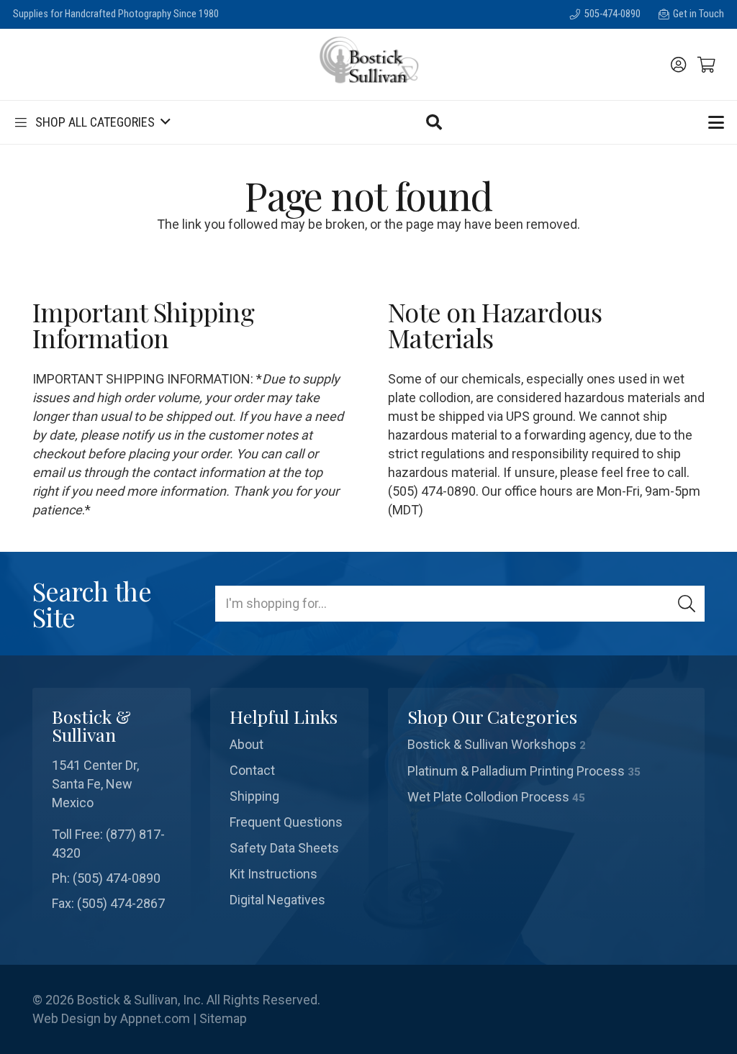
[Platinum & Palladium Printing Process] (546, 771)
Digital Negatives (277, 899)
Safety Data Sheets (284, 847)
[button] (91, 122)
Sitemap (223, 1018)
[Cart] (706, 65)
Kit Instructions (273, 873)
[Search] (687, 604)
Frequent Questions (286, 822)
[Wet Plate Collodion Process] (546, 797)
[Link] (678, 65)
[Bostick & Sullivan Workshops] (546, 744)
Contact (252, 770)
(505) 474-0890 (116, 878)
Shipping (254, 796)
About (246, 744)
